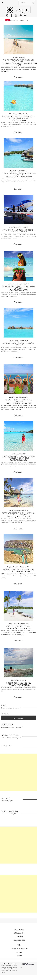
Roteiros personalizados (19, 949)
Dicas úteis (19, 936)
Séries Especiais (19, 933)
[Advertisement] (18, 772)
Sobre (19, 945)
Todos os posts (19, 929)
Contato (19, 956)
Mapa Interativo (19, 940)
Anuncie (19, 952)
